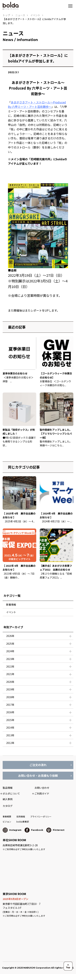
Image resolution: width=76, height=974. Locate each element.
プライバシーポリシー (40, 816)
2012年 (10, 743)
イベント (11, 612)
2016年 (10, 712)
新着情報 (11, 604)
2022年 (10, 666)
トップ (6, 15)
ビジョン (7, 821)
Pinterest (58, 830)
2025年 (10, 643)
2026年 (10, 636)
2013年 (10, 735)
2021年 (10, 674)
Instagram (15, 830)
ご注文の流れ (38, 765)
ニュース (20, 15)
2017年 (10, 704)
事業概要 (7, 816)
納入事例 (8, 799)
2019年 (10, 689)
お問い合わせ (41, 787)
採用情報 (20, 816)
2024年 (10, 651)
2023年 (10, 659)
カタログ (8, 806)
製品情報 (8, 787)
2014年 (10, 727)
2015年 (10, 720)
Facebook (37, 830)
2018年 (10, 697)
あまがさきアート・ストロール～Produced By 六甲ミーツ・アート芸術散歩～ (37, 104)
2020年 (10, 682)
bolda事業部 (22, 821)
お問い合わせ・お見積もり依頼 (38, 775)
